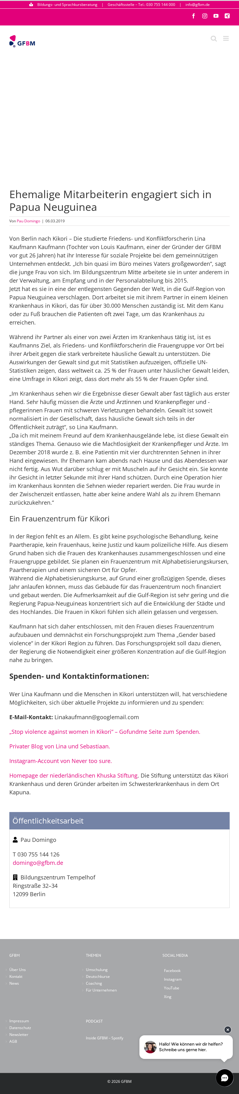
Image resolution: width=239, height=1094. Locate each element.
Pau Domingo (28, 221)
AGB (13, 1041)
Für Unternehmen (101, 990)
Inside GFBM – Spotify (104, 1038)
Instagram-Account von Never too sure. (60, 761)
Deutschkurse (98, 976)
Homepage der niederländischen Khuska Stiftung (73, 775)
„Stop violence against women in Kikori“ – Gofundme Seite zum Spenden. (104, 731)
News (14, 983)
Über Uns (17, 969)
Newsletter (18, 1034)
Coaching (94, 983)
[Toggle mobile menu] (226, 38)
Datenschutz (20, 1027)
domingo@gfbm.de (38, 862)
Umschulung (97, 969)
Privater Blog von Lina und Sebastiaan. (59, 746)
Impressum (19, 1021)
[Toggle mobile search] (214, 38)
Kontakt (15, 976)
